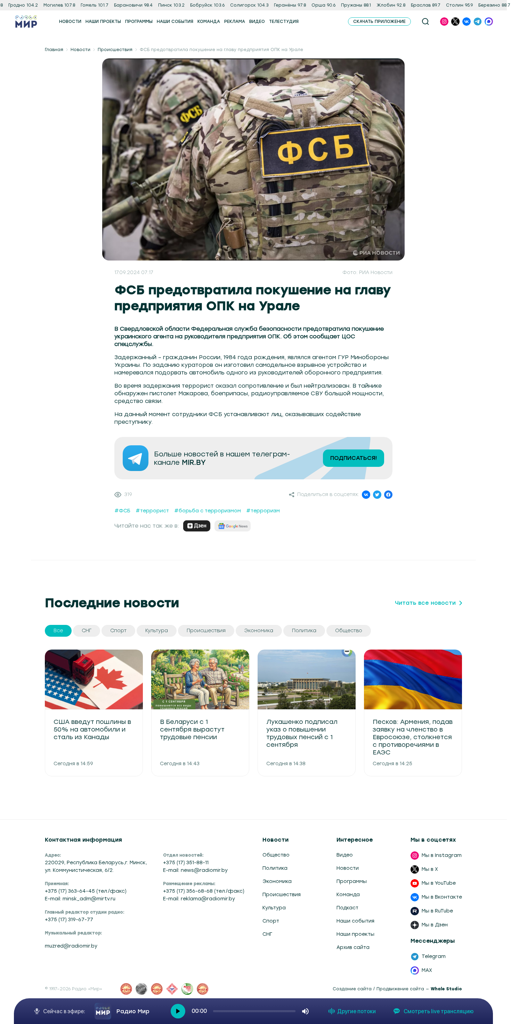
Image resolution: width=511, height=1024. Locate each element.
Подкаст (347, 908)
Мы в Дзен (435, 925)
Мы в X (430, 869)
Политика (274, 868)
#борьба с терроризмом (207, 511)
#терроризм (263, 511)
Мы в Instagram (442, 855)
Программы (351, 881)
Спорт (270, 921)
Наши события (355, 921)
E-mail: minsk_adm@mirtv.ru (80, 899)
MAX (427, 970)
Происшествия (115, 49)
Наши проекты (355, 934)
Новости (80, 49)
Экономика (277, 881)
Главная (54, 49)
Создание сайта (352, 988)
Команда (348, 895)
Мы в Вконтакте (442, 897)
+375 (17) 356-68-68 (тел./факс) (203, 891)
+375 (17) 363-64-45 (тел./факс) (86, 891)
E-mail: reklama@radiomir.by (199, 899)
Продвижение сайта (400, 988)
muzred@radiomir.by (71, 946)
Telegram (434, 956)
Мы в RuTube (437, 911)
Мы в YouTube (439, 883)
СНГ (267, 934)
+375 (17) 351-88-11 (186, 863)
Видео (344, 855)
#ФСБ (122, 511)
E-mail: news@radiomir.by (195, 870)
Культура (274, 908)
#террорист (152, 511)
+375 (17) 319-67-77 (69, 920)
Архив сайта (353, 947)
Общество (276, 855)
